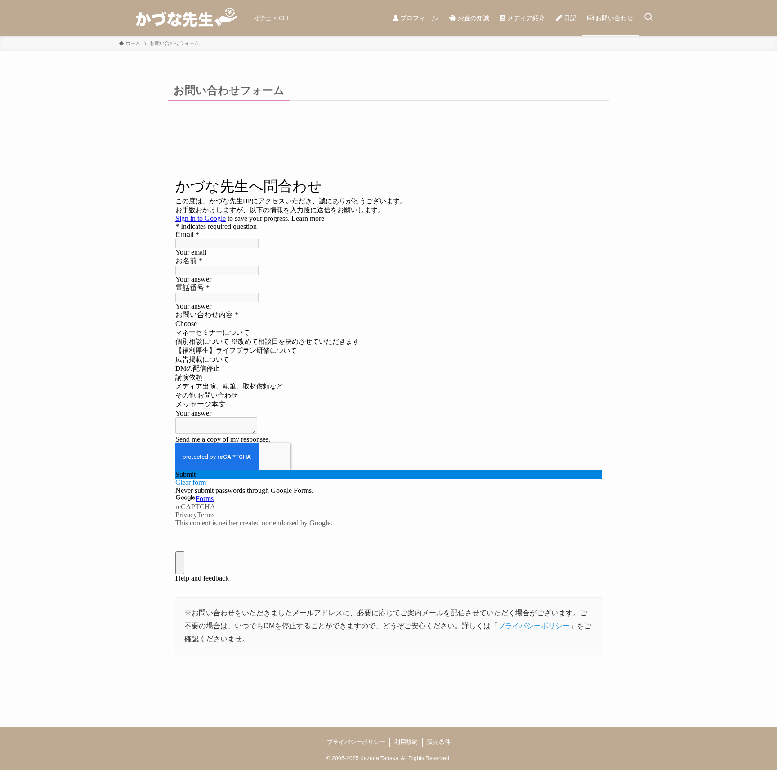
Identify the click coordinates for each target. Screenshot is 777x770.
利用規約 (406, 742)
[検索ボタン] (648, 18)
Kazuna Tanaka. (380, 758)
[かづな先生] (182, 18)
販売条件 (439, 742)
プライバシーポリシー (534, 626)
